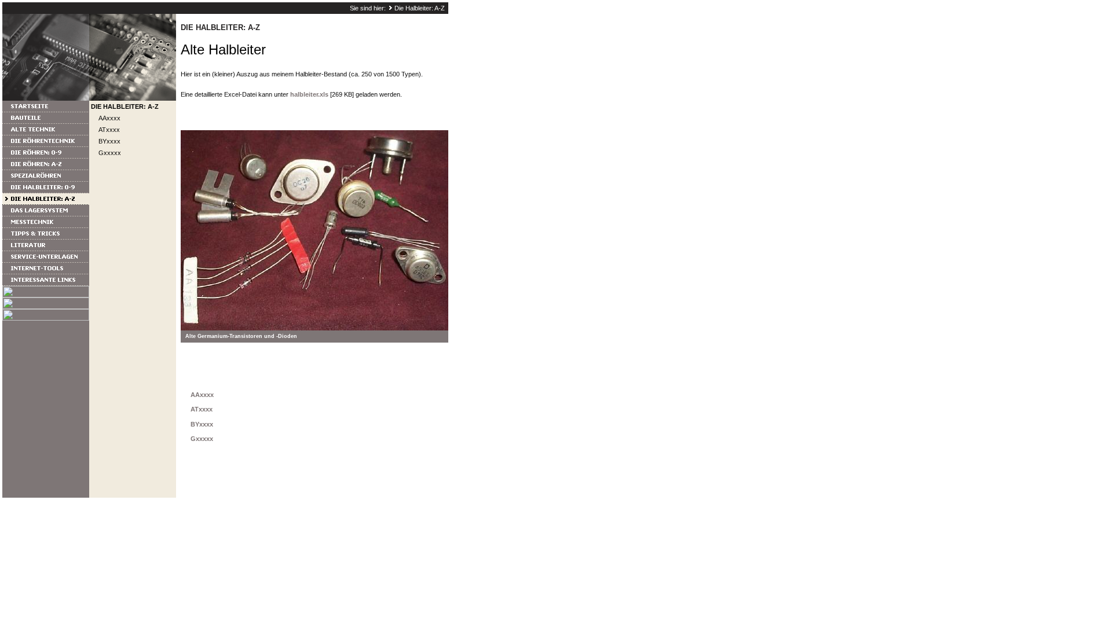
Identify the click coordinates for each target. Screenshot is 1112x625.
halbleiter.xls (309, 94)
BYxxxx (109, 141)
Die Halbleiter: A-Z (419, 8)
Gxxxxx (109, 152)
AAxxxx (109, 118)
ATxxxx (109, 129)
